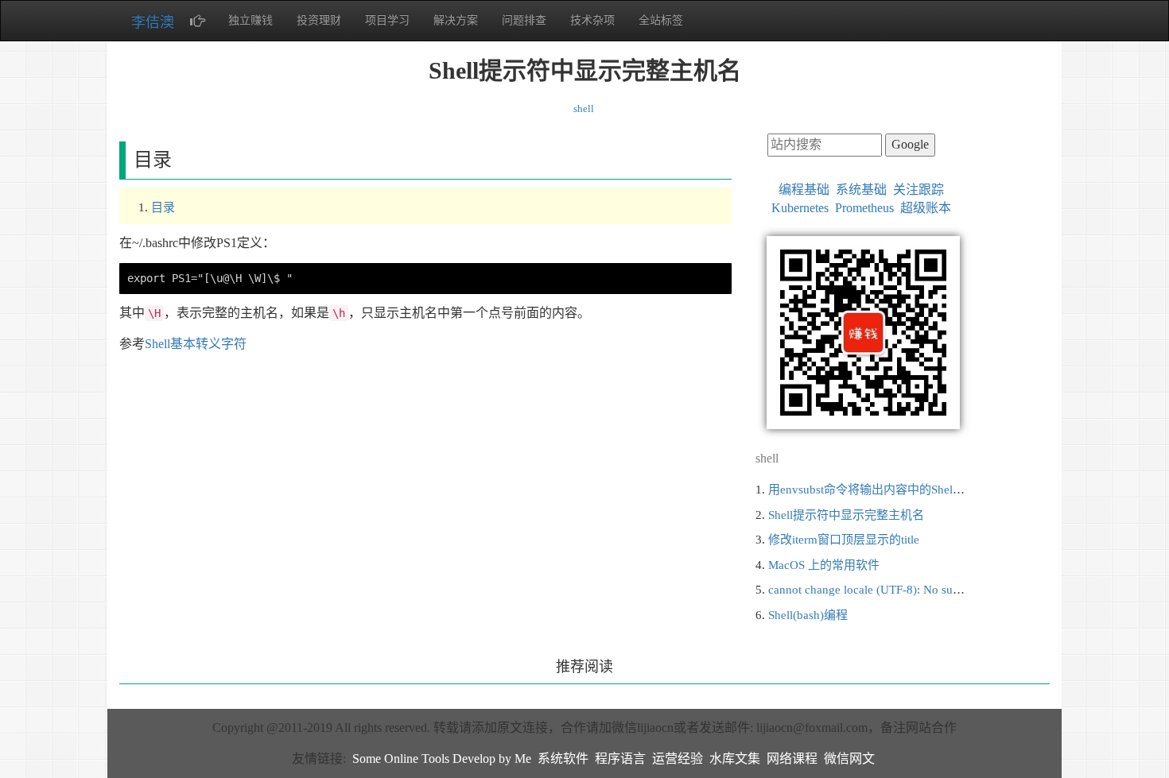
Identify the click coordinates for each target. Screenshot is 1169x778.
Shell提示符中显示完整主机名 (846, 515)
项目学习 (387, 20)
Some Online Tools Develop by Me (441, 758)
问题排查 (524, 20)
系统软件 (563, 758)
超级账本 (925, 208)
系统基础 (861, 189)
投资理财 (319, 20)
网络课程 (792, 758)
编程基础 (804, 189)
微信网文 (849, 758)
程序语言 (620, 758)
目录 (163, 207)
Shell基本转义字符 (196, 343)
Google (910, 144)
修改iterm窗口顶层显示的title (843, 539)
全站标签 (661, 20)
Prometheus (864, 208)
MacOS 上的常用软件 (824, 565)
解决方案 (455, 20)
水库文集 (734, 758)
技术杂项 (592, 20)
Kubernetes (800, 208)
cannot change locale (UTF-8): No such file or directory (906, 589)
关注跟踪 (918, 189)
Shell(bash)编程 (808, 615)
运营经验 (677, 758)
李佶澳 (152, 22)
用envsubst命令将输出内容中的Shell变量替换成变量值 (909, 489)
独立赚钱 (250, 20)
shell (583, 108)
